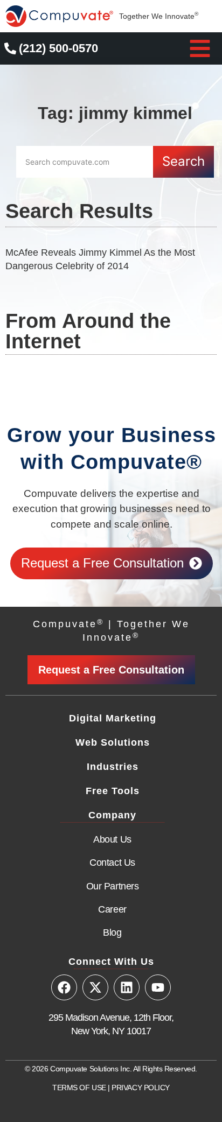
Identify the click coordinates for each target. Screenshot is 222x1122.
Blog (112, 932)
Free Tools (113, 791)
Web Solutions (112, 742)
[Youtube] (158, 987)
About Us (112, 839)
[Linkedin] (127, 987)
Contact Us (112, 862)
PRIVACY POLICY (141, 1087)
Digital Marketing (112, 718)
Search (183, 161)
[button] (200, 48)
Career (112, 909)
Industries (112, 766)
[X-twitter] (95, 987)
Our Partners (112, 886)
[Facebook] (64, 987)
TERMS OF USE (79, 1087)
